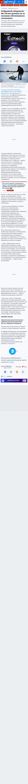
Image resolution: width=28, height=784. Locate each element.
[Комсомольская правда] (8, 2)
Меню (2, 2)
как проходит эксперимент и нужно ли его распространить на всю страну (14, 186)
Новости (3, 5)
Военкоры (16, 5)
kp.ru (25, 367)
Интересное (9, 376)
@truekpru (10, 362)
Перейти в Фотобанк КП (19, 87)
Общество (4, 190)
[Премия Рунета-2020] (14, 1)
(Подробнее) (11, 343)
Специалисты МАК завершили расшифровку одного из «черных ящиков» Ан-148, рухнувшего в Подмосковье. (11, 92)
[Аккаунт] (26, 2)
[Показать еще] (23, 61)
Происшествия (4, 8)
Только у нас (10, 5)
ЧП (4, 376)
